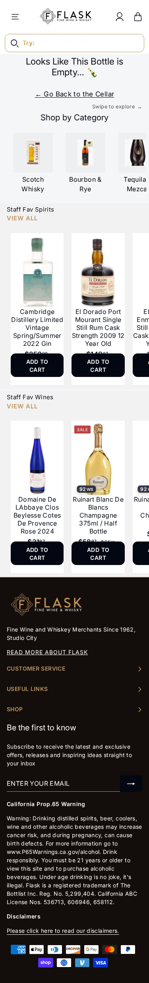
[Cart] (138, 16)
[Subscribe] (131, 783)
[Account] (119, 16)
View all (22, 218)
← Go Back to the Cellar (74, 94)
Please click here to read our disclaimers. (63, 930)
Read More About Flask (47, 652)
